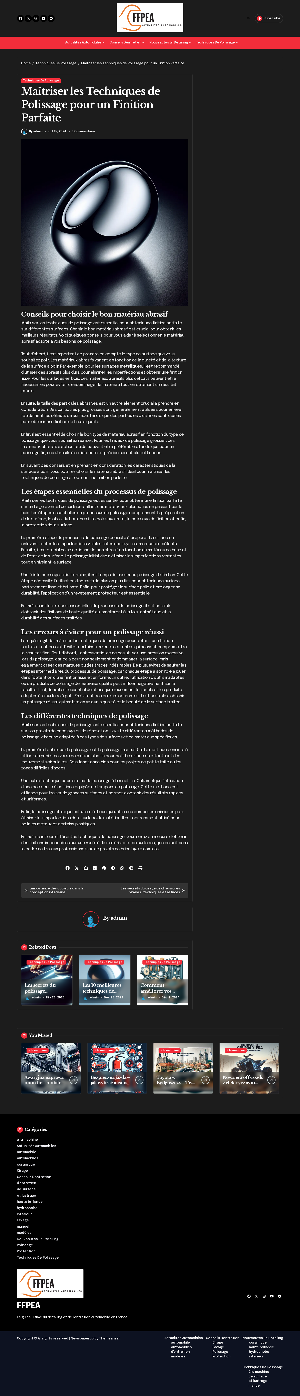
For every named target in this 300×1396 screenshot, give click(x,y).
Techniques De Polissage (215, 42)
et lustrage (26, 1195)
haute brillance (30, 1202)
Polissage (25, 1245)
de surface (26, 1189)
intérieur (24, 1214)
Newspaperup (82, 1338)
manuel (23, 1226)
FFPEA (28, 1306)
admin (119, 918)
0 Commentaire (83, 131)
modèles (24, 1233)
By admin (35, 131)
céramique (26, 1164)
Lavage (23, 1220)
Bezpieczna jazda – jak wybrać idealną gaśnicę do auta (110, 1082)
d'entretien (26, 1183)
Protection (26, 1251)
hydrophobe (27, 1208)
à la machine (37, 1050)
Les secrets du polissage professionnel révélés (40, 994)
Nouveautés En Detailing (168, 42)
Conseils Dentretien (125, 42)
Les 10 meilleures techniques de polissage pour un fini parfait (102, 994)
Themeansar (109, 1338)
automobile (26, 1152)
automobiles (27, 1158)
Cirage (22, 1171)
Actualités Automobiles (83, 42)
